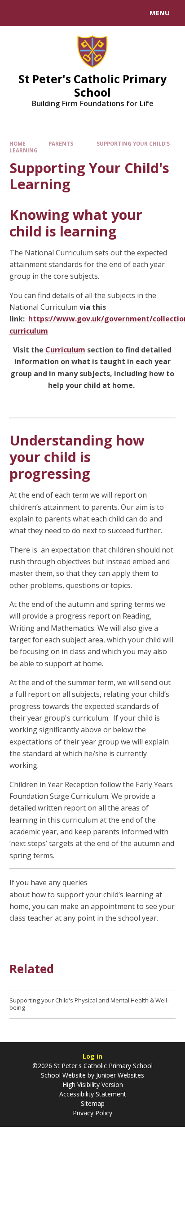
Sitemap (93, 1103)
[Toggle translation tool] (39, 13)
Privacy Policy (92, 1113)
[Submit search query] (109, 12)
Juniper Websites (120, 1075)
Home (17, 143)
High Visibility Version (92, 1084)
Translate (75, 14)
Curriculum (65, 350)
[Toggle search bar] (17, 13)
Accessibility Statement (92, 1094)
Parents (60, 143)
